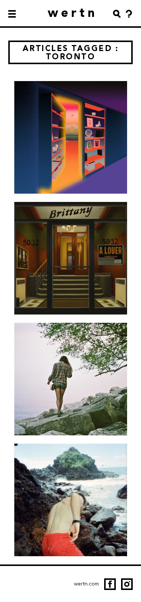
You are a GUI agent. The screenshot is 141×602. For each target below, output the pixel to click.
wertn (73, 12)
